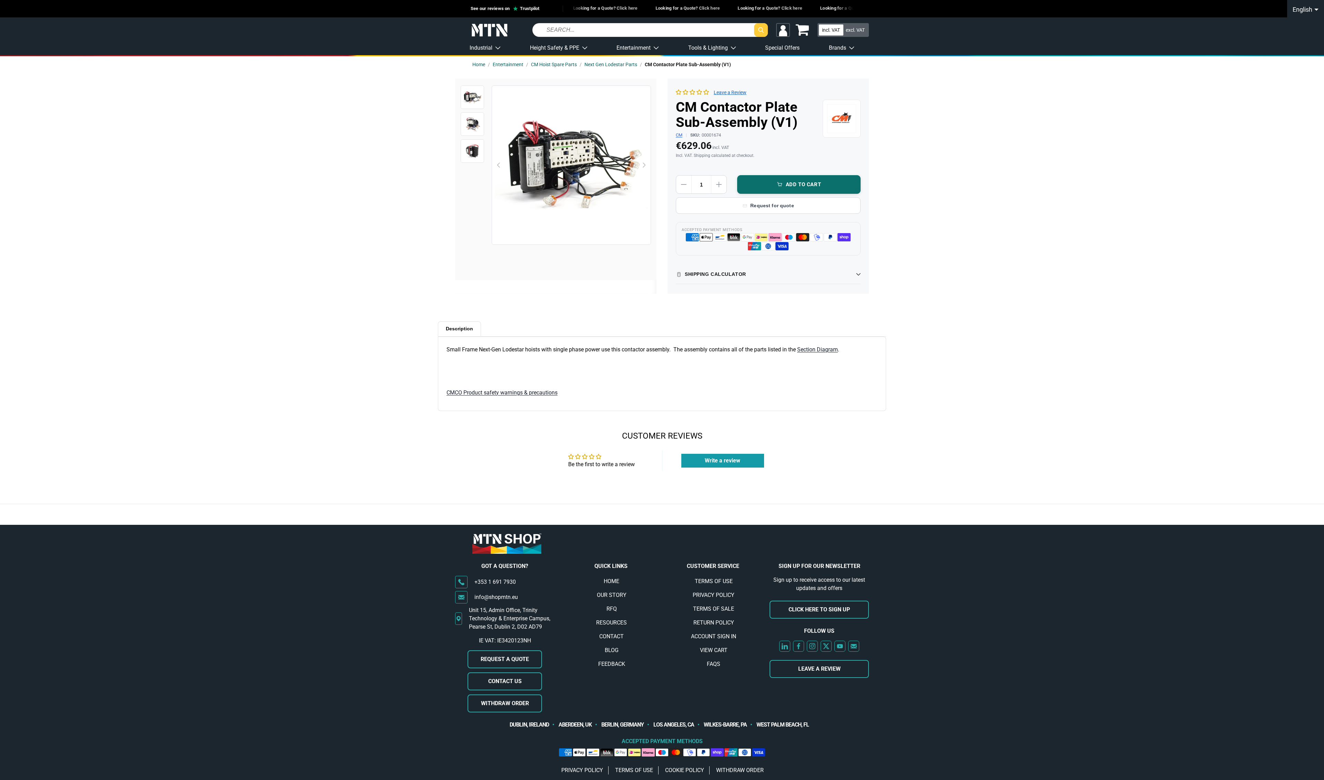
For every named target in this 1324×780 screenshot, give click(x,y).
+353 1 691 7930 (495, 582)
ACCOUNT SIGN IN (713, 636)
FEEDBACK (611, 664)
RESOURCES (611, 622)
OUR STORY (611, 595)
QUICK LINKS (611, 566)
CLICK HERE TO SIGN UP (819, 609)
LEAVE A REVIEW (819, 669)
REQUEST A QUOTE (505, 659)
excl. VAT (855, 29)
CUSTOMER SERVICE (713, 566)
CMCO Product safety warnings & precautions (502, 392)
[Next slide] (644, 165)
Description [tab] (459, 328)
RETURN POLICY (713, 622)
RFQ (611, 609)
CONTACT (611, 636)
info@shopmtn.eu (496, 597)
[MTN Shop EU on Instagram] (812, 646)
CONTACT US (505, 681)
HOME (611, 581)
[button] (802, 30)
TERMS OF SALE (713, 609)
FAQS (713, 664)
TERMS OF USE (714, 581)
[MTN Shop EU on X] (826, 646)
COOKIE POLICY (684, 770)
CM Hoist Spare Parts (554, 64)
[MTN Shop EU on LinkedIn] (784, 646)
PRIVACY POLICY (713, 595)
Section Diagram (817, 349)
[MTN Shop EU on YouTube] (839, 646)
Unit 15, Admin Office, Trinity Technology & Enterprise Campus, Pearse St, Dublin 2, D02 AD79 (509, 618)
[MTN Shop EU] (490, 30)
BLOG (612, 650)
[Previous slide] (499, 165)
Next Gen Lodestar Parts (610, 64)
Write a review (722, 460)
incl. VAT (831, 29)
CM (679, 135)
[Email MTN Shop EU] (853, 646)
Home (478, 64)
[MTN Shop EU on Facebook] (798, 646)
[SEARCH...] (761, 30)
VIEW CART (714, 650)
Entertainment (508, 64)
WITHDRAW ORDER (505, 703)
